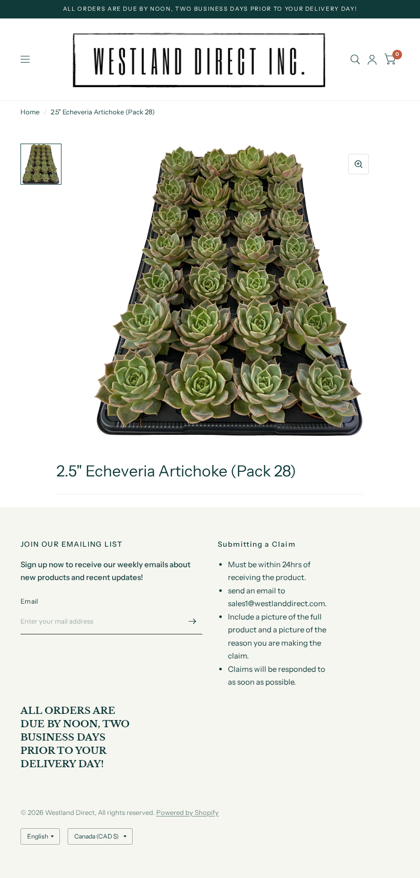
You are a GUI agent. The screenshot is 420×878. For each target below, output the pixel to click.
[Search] (355, 59)
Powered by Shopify (187, 812)
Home (29, 112)
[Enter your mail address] (192, 621)
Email (29, 601)
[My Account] (372, 59)
